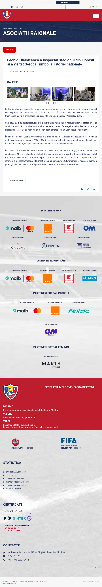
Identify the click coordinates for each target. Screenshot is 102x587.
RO (93, 7)
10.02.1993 (29, 448)
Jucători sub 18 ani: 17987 (17, 489)
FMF (24, 29)
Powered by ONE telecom (91, 581)
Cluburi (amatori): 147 (15, 479)
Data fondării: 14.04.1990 (16, 472)
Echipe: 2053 (11, 475)
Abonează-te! (67, 3)
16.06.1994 (78, 448)
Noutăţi (17, 29)
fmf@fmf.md (14, 555)
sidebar (9, 50)
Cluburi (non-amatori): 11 (16, 485)
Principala (7, 29)
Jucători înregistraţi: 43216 (18, 482)
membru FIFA (66, 448)
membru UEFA (17, 448)
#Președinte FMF (16, 181)
